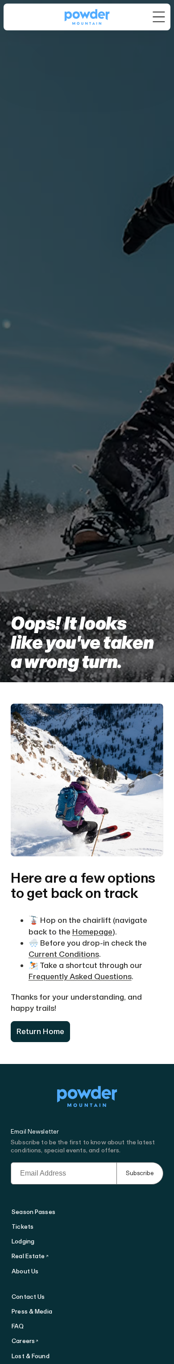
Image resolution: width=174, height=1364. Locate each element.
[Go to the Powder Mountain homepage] (87, 17)
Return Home (40, 1031)
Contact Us (28, 1297)
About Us (25, 1271)
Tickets (22, 1227)
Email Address (33, 1166)
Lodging (23, 1241)
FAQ (18, 1326)
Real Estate (28, 1256)
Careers (23, 1341)
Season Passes (33, 1212)
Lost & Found (31, 1356)
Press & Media (32, 1311)
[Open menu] (159, 17)
